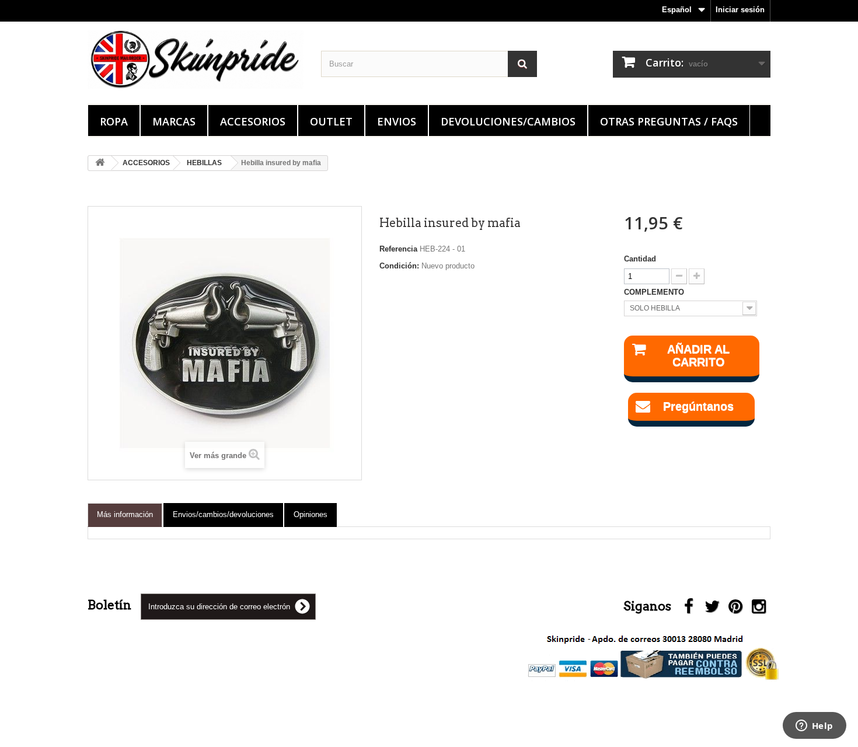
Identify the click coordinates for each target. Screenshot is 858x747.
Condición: (399, 265)
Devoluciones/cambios (508, 121)
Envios (396, 121)
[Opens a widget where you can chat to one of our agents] (814, 726)
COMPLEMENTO (655, 292)
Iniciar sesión (740, 9)
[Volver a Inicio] (100, 163)
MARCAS (174, 121)
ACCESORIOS (252, 121)
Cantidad (640, 258)
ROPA (114, 121)
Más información (125, 514)
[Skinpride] (196, 59)
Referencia (398, 249)
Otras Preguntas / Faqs (669, 121)
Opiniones (310, 514)
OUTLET (331, 121)
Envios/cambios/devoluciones (223, 514)
